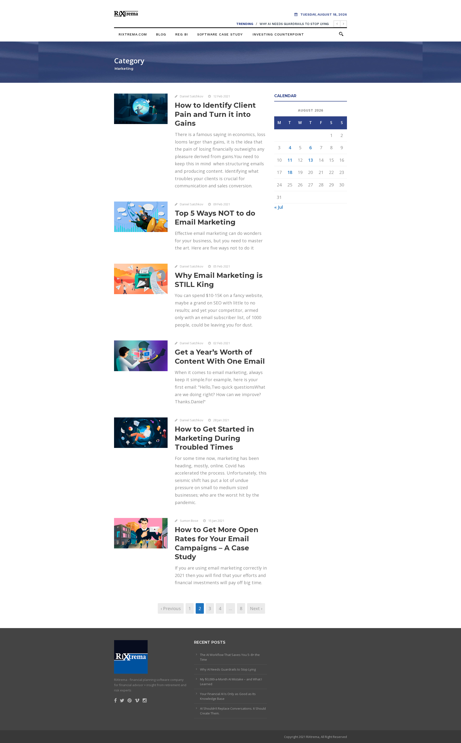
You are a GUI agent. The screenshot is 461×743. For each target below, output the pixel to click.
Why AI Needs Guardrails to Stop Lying (294, 24)
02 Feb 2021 (221, 343)
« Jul (278, 207)
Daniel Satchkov (191, 96)
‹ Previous (171, 608)
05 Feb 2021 (221, 266)
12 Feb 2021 (221, 96)
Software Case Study (220, 34)
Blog (161, 34)
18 (289, 172)
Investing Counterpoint (278, 34)
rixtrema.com (133, 34)
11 (289, 160)
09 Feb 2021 (221, 204)
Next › (256, 608)
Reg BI (181, 34)
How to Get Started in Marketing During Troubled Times (214, 438)
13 (310, 160)
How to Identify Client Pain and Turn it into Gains (215, 114)
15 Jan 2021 (216, 520)
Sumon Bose (189, 520)
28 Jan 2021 (221, 420)
